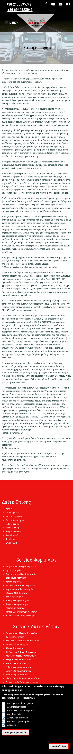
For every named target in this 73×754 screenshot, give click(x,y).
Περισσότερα (29, 698)
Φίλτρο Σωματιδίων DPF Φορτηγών (21, 612)
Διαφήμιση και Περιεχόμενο (20, 703)
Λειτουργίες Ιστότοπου (17, 717)
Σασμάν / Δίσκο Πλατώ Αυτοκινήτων (22, 640)
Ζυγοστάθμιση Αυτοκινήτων (18, 671)
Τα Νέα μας (11, 539)
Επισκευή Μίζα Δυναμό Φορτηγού (21, 615)
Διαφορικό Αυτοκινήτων (17, 644)
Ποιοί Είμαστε (12, 512)
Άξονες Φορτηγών (14, 581)
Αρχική (9, 509)
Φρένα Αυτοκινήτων (15, 637)
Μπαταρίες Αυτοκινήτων (17, 674)
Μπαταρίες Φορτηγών (15, 608)
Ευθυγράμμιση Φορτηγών (17, 600)
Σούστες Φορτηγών (14, 596)
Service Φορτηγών (14, 516)
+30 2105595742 (19, 4)
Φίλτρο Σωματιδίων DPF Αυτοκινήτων (23, 678)
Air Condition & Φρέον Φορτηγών (20, 585)
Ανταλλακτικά (12, 535)
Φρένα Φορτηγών (13, 570)
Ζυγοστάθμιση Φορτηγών (17, 604)
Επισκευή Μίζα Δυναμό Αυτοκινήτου (22, 682)
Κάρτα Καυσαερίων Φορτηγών (19, 589)
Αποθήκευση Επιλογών (15, 732)
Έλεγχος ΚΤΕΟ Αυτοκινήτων (18, 659)
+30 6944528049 (20, 10)
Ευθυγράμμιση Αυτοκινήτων (18, 667)
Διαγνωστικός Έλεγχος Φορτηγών (21, 566)
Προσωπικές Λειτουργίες (18, 721)
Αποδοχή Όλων (59, 746)
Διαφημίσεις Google (16, 707)
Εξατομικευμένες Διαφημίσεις (20, 710)
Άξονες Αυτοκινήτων (15, 648)
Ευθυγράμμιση (12, 524)
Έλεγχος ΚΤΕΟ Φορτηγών (17, 593)
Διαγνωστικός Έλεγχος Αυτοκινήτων (22, 633)
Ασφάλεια (11, 725)
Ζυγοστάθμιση (12, 527)
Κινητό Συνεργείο (14, 531)
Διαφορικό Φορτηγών (16, 578)
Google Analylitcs (14, 714)
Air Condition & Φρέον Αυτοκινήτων (21, 652)
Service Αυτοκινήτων (15, 520)
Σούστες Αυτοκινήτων (16, 663)
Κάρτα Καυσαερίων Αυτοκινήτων (20, 656)
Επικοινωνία (11, 543)
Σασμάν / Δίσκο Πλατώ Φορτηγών (21, 574)
